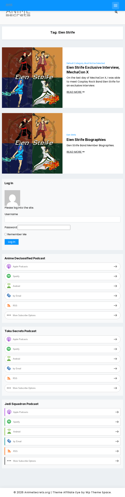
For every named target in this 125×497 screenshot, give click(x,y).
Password (11, 227)
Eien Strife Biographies (86, 139)
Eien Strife (71, 134)
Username (11, 214)
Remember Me (17, 234)
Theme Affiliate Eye (66, 492)
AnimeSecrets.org (37, 492)
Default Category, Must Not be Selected (86, 63)
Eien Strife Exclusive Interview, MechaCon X (93, 69)
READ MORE (74, 92)
